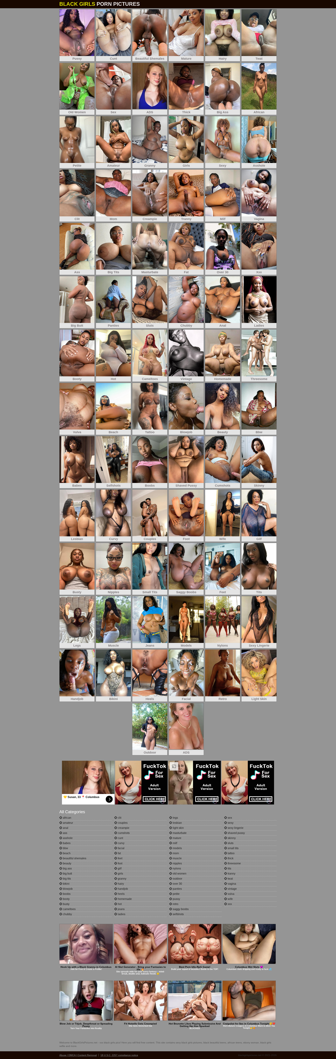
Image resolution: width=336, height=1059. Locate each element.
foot (119, 863)
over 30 (177, 883)
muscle (177, 858)
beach (66, 853)
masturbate (179, 832)
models (177, 848)
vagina (231, 883)
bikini (65, 883)
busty (65, 904)
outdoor (177, 878)
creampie (123, 827)
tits (229, 868)
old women (179, 873)
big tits (66, 878)
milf (174, 843)
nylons (176, 868)
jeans (121, 909)
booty (66, 898)
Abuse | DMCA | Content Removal (78, 1055)
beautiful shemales (74, 858)
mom (175, 853)
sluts (230, 843)
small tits (233, 848)
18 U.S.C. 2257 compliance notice (119, 1055)
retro (175, 904)
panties (177, 888)
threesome (234, 863)
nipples (177, 863)
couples (122, 822)
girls (120, 873)
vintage (232, 888)
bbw (65, 848)
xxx (229, 904)
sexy (230, 822)
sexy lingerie (235, 827)
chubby (67, 914)
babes (66, 843)
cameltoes (69, 909)
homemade (124, 898)
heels (121, 893)
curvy (120, 843)
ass (64, 832)
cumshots (123, 832)
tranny (231, 873)
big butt (67, 873)
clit (119, 817)
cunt (120, 838)
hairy (120, 883)
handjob (122, 888)
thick (230, 858)
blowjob (67, 888)
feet (119, 858)
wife (230, 898)
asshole (67, 838)
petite (176, 893)
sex (229, 817)
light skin (178, 827)
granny (121, 878)
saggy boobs (180, 909)
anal (65, 827)
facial (120, 848)
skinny (231, 838)
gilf (119, 868)
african (66, 817)
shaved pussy (236, 832)
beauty (66, 863)
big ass (67, 868)
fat (119, 853)
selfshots (178, 914)
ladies (121, 914)
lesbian (177, 822)
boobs (66, 893)
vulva (230, 893)
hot (119, 904)
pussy (176, 898)
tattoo (230, 853)
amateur (67, 822)
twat (230, 878)
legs (175, 817)
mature (176, 838)
